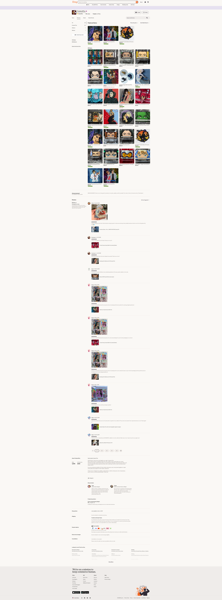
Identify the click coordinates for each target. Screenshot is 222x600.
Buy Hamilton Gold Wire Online (136, 560)
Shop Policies (91, 17)
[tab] (79, 23)
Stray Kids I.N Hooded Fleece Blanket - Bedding (139, 551)
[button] (137, 12)
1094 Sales (74, 39)
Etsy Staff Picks (95, 4)
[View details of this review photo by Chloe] (99, 212)
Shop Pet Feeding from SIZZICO (117, 560)
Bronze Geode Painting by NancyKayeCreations (140, 555)
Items (73, 17)
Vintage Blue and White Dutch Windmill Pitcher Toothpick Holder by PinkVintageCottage (100, 556)
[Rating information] (77, 14)
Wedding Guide (125, 4)
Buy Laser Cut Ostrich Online (77, 560)
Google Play (85, 592)
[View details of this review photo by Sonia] (99, 294)
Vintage (118, 4)
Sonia (92, 284)
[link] (92, 450)
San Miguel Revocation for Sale (77, 551)
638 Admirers (74, 41)
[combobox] (106, 2)
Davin (92, 268)
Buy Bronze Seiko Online (116, 555)
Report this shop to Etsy (76, 46)
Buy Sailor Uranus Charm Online (117, 551)
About (84, 17)
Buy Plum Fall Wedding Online (97, 551)
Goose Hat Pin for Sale (76, 555)
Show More (111, 562)
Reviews (78, 17)
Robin (92, 417)
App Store (76, 592)
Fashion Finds (111, 4)
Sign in (141, 2)
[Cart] (148, 2)
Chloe (92, 203)
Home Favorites (103, 4)
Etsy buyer (93, 237)
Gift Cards (132, 4)
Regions (148, 597)
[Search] (136, 2)
